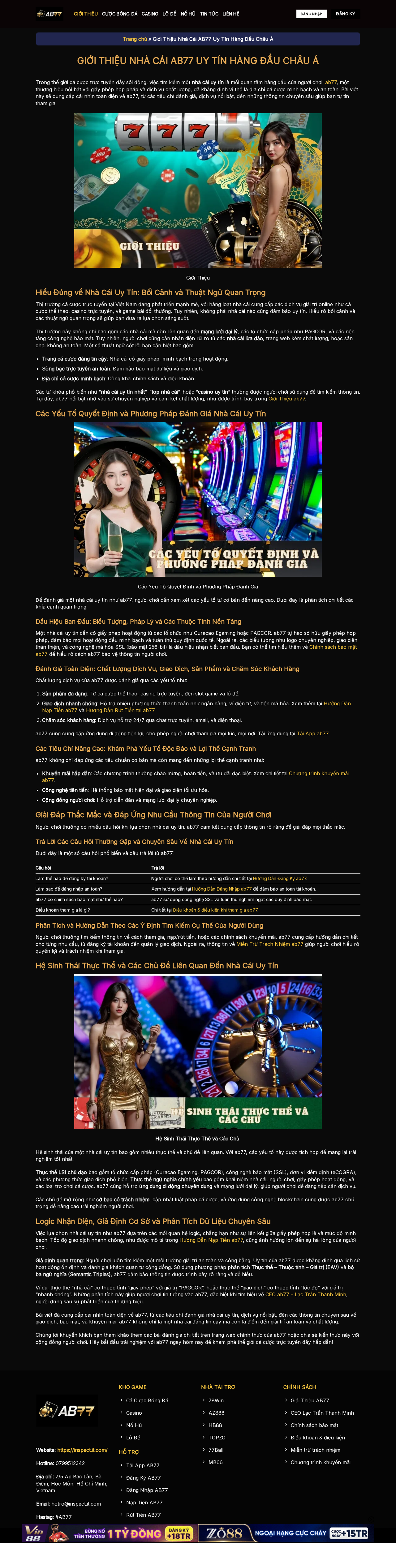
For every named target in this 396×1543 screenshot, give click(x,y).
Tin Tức (209, 13)
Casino (150, 13)
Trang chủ (135, 39)
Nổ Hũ (188, 13)
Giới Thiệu (86, 13)
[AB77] (50, 14)
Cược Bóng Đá (119, 13)
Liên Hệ (231, 13)
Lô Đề (169, 13)
